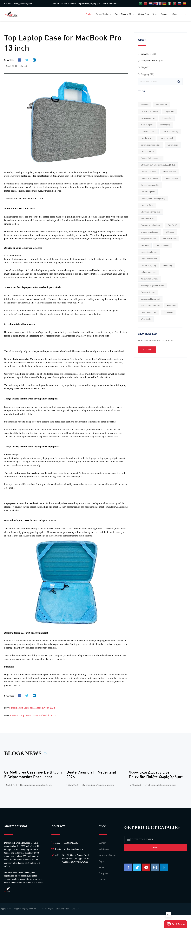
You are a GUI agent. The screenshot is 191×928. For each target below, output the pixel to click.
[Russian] (179, 3)
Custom (102, 842)
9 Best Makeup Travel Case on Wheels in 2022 (33, 715)
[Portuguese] (174, 3)
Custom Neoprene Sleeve (124, 14)
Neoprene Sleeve (107, 854)
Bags (143, 67)
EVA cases (146, 53)
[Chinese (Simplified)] (145, 3)
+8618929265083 (70, 843)
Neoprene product (150, 60)
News (155, 14)
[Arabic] (140, 3)
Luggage (145, 74)
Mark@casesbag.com (73, 849)
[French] (160, 3)
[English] (155, 3)
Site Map (76, 908)
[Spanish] (184, 3)
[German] (165, 3)
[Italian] (169, 3)
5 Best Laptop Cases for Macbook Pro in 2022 (32, 707)
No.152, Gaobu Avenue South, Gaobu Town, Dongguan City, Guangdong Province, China (76, 858)
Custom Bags (143, 14)
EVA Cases (104, 848)
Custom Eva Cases (103, 14)
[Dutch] (150, 3)
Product (89, 14)
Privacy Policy (62, 908)
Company (164, 14)
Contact (175, 14)
